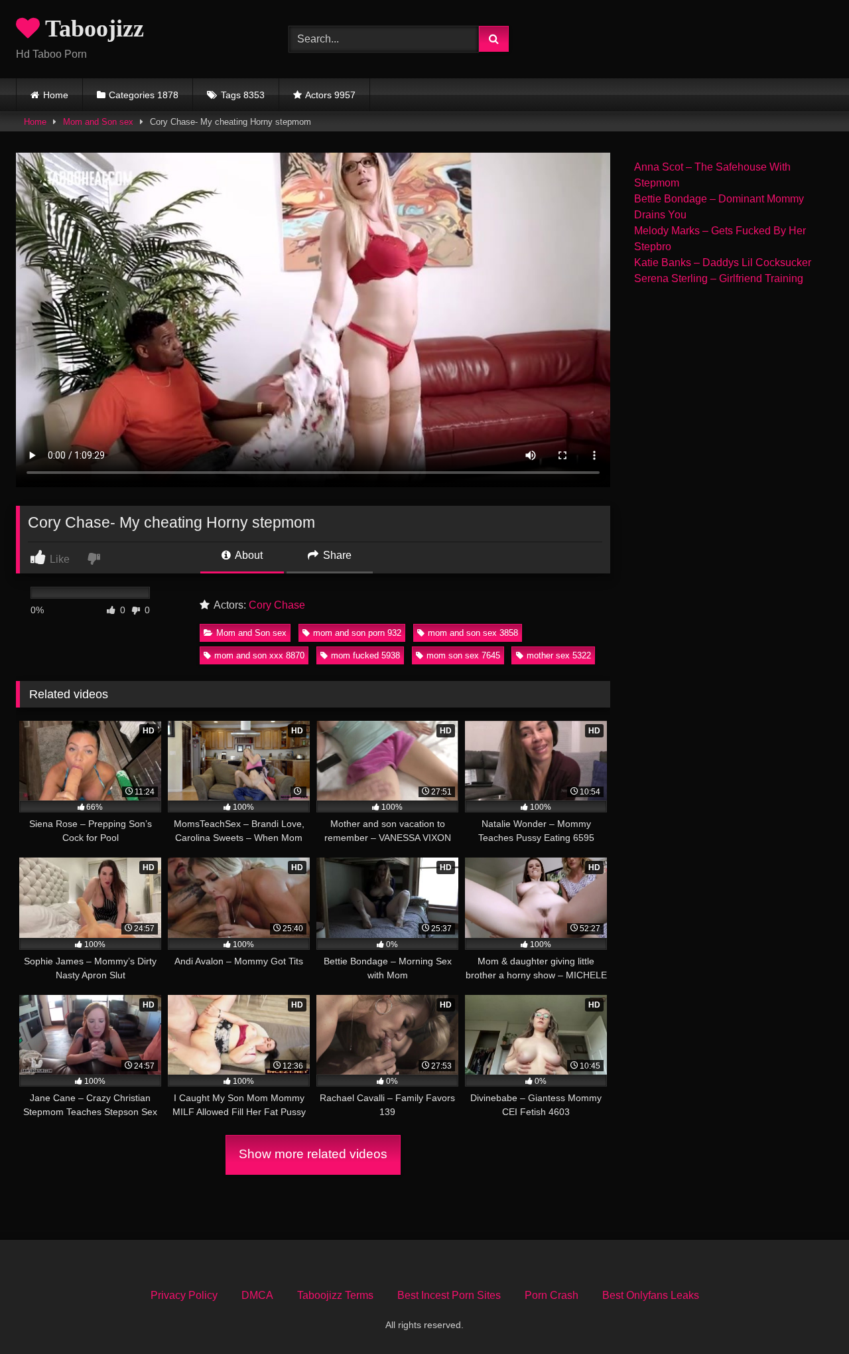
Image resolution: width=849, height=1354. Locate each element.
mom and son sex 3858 (473, 633)
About (248, 555)
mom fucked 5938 (365, 655)
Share (336, 555)
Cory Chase (277, 605)
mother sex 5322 (559, 655)
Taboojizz (92, 28)
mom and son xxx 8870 (259, 655)
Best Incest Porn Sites (449, 1295)
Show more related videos (313, 1154)
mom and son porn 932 (357, 633)
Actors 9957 (330, 95)
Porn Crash (551, 1295)
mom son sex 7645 (463, 655)
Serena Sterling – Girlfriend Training (718, 278)
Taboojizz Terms (335, 1295)
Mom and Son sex (98, 122)
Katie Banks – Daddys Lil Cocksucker (722, 262)
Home (55, 95)
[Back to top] (807, 1314)
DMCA (257, 1295)
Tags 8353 (243, 95)
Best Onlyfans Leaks (650, 1295)
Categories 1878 (143, 95)
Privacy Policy (184, 1295)
